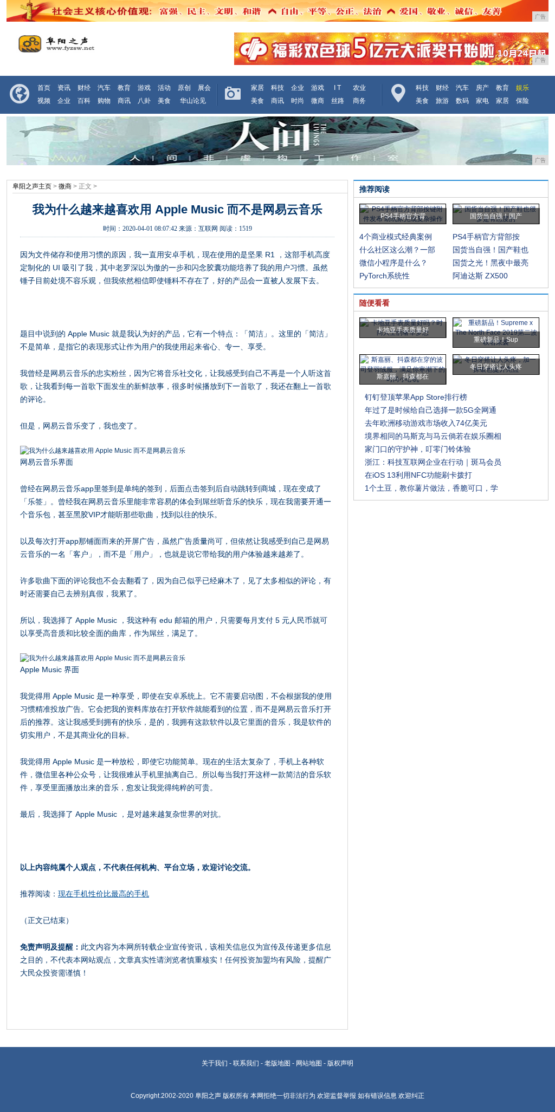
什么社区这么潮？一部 (397, 249)
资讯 (63, 88)
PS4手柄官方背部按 (486, 236)
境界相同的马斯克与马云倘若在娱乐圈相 (433, 436)
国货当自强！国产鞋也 (490, 249)
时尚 (297, 101)
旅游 (442, 101)
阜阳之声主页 (31, 186)
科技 (277, 88)
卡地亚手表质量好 (403, 330)
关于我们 (215, 1063)
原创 (184, 88)
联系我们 (246, 1063)
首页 (43, 88)
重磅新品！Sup (496, 339)
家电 (482, 101)
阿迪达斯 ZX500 (480, 275)
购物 (104, 101)
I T (337, 88)
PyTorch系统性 (384, 275)
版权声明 (340, 1063)
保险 (522, 101)
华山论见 (193, 101)
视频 (43, 101)
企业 (63, 101)
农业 (359, 88)
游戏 (144, 88)
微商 (317, 101)
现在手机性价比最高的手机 (103, 893)
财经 (84, 88)
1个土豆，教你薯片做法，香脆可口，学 (431, 488)
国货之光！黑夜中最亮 (490, 262)
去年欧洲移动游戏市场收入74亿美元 (426, 423)
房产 (482, 88)
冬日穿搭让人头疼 (496, 366)
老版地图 (277, 1063)
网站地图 (309, 1063)
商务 (359, 101)
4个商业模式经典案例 (395, 236)
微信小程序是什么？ (393, 262)
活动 (164, 88)
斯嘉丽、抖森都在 (403, 376)
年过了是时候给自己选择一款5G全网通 (430, 410)
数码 (462, 101)
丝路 (337, 101)
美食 (164, 101)
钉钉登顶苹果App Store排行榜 (416, 397)
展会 (204, 88)
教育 (124, 88)
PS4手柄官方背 (402, 216)
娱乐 (522, 88)
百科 (84, 101)
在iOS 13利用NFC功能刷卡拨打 (418, 475)
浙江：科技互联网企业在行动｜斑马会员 (433, 462)
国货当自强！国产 (496, 216)
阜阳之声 (208, 1096)
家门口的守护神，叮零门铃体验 (418, 449)
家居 (257, 88)
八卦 (144, 101)
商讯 (124, 101)
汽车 (104, 88)
